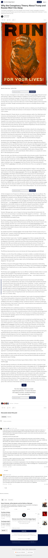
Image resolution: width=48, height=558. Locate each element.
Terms (27, 549)
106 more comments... (4, 493)
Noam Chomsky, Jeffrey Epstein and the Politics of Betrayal (16, 503)
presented (11, 324)
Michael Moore (39, 157)
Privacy (23, 549)
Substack (18, 555)
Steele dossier (4, 195)
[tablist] (6, 417)
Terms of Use (30, 533)
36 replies (6, 470)
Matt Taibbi (35, 172)
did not (6, 209)
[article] (24, 506)
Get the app (30, 552)
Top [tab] (2, 499)
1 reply (5, 487)
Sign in (44, 2)
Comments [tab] (4, 416)
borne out (3, 118)
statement (25, 238)
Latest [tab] (5, 499)
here (5, 177)
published (10, 180)
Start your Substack (20, 552)
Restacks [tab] (9, 416)
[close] (36, 514)
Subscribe (39, 2)
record (16, 264)
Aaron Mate (6, 173)
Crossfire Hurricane (5, 215)
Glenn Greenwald (19, 172)
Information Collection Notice (23, 535)
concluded (3, 206)
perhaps (45, 265)
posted (19, 231)
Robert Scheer (24, 157)
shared (14, 142)
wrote (45, 182)
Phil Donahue (31, 157)
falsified (3, 324)
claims (25, 201)
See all (3, 530)
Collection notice (32, 549)
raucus (4, 474)
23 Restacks (16, 403)
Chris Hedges (6, 15)
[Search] (45, 500)
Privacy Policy (33, 535)
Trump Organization (35, 223)
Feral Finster (5, 428)
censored (18, 162)
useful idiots (12, 164)
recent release (34, 95)
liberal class (42, 366)
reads (6, 361)
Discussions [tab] (10, 499)
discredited (14, 202)
